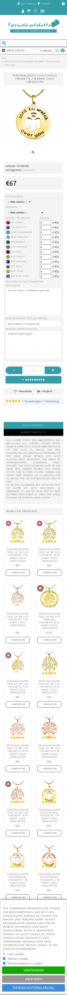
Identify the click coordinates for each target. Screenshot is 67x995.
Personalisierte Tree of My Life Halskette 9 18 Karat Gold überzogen (18, 687)
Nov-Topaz (17, 271)
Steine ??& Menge (18, 218)
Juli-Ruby (16, 252)
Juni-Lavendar (19, 247)
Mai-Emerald (18, 242)
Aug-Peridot (18, 256)
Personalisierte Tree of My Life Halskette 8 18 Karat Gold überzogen (49, 687)
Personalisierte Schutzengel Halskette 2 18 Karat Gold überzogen (49, 880)
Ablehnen (33, 979)
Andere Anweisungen (21, 329)
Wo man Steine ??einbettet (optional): (25, 283)
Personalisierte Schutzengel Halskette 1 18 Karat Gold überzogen (49, 815)
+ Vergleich (46, 391)
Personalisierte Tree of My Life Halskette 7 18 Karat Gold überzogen (18, 555)
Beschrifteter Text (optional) (26, 318)
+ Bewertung (51, 401)
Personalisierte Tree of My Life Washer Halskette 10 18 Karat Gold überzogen (49, 621)
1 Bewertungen (31, 401)
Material (11, 207)
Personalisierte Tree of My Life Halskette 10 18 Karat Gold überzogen (49, 555)
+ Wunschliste (24, 391)
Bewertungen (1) (33, 432)
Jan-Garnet (17, 222)
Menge (44, 218)
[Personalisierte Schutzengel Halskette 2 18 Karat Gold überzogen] (33, 119)
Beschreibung (33, 425)
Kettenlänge (14, 196)
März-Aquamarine (21, 232)
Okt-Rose (16, 266)
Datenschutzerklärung (33, 988)
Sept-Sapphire (18, 261)
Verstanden (33, 970)
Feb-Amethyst (19, 227)
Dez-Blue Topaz (20, 276)
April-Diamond (19, 237)
